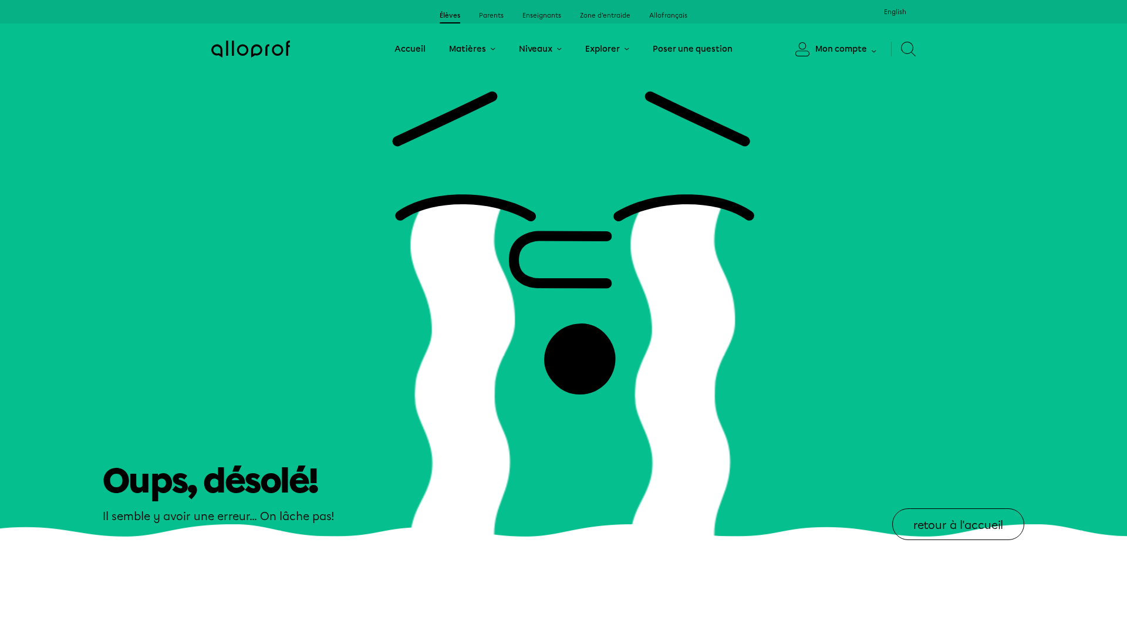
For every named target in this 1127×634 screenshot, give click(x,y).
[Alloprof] (250, 49)
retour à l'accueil (958, 525)
